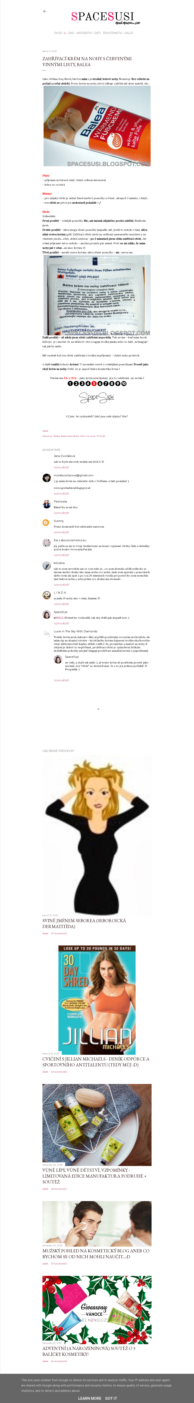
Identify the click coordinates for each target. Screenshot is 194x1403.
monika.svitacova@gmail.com (73, 475)
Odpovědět (61, 467)
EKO (71, 33)
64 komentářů (59, 1361)
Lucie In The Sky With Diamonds (75, 631)
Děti (97, 33)
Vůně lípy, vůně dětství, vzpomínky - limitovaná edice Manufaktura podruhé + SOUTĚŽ (94, 1176)
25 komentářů (59, 1188)
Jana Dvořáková (64, 456)
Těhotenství (112, 33)
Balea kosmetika (70, 436)
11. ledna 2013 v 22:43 (77, 563)
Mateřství (84, 33)
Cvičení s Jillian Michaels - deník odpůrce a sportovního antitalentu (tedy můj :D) (95, 1062)
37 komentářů (59, 1263)
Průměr (101, 436)
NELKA (60, 617)
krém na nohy (87, 436)
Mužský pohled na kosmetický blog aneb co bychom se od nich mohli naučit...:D (95, 1254)
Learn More (89, 1398)
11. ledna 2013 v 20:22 (106, 475)
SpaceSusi (60, 612)
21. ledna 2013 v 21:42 (80, 612)
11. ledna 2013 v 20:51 (79, 501)
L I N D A (60, 592)
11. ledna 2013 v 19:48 (88, 456)
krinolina (59, 563)
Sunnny (59, 521)
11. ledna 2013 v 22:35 (99, 540)
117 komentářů (59, 933)
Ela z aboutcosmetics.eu (70, 540)
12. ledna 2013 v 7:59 (78, 592)
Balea (57, 436)
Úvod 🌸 (60, 33)
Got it (111, 1398)
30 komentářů (59, 1071)
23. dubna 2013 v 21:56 (92, 656)
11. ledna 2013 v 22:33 (76, 521)
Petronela (60, 501)
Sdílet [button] (45, 430)
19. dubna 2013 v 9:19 (110, 631)
